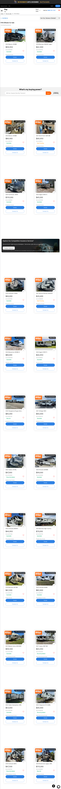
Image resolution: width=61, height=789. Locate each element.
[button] (53, 786)
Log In (51, 6)
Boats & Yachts (4, 6)
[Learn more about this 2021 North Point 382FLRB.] (45, 127)
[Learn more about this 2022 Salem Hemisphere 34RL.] (15, 696)
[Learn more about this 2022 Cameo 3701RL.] (15, 461)
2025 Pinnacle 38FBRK (42, 469)
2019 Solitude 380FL (11, 763)
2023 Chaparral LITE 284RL (43, 705)
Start (48, 93)
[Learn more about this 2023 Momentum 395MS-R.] (15, 343)
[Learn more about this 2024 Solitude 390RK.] (45, 579)
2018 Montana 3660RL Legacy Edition (44, 44)
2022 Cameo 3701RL (11, 469)
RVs (9, 6)
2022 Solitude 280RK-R (12, 528)
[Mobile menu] (1, 10)
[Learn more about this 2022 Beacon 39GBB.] (15, 35)
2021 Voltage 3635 (41, 411)
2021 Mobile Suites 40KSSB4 (13, 646)
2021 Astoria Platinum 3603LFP (44, 293)
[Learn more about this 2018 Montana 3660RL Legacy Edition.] (45, 35)
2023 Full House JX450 (12, 194)
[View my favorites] (59, 10)
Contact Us (15, 61)
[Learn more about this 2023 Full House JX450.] (15, 186)
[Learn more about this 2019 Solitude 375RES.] (15, 285)
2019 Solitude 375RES (12, 293)
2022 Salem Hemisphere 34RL (13, 705)
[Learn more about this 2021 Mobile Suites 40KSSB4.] (15, 637)
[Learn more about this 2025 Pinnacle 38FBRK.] (45, 461)
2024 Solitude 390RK (42, 587)
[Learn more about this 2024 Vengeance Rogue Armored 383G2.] (15, 402)
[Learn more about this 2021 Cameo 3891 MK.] (45, 637)
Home (2, 13)
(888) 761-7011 (51, 10)
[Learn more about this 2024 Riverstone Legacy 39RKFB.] (45, 755)
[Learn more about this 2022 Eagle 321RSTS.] (45, 186)
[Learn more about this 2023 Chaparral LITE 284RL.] (45, 696)
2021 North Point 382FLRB (43, 135)
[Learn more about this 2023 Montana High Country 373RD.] (45, 520)
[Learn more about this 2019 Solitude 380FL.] (15, 755)
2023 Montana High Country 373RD (44, 528)
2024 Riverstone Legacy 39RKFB (44, 763)
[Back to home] (5, 10)
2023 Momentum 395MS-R (13, 352)
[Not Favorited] (23, 51)
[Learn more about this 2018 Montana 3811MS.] (15, 579)
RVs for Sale (9, 13)
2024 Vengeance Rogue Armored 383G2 (14, 411)
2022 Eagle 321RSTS (41, 194)
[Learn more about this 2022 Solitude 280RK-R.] (15, 520)
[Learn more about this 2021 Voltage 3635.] (45, 402)
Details (15, 57)
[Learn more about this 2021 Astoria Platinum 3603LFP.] (45, 285)
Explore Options (8, 248)
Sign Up (58, 6)
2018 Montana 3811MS (12, 587)
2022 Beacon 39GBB (11, 44)
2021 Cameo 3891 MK (42, 646)
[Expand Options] (23, 42)
